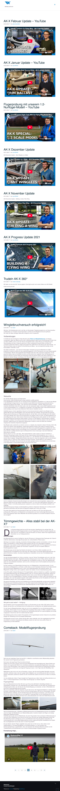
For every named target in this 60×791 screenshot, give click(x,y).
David (14, 327)
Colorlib (11, 789)
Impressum (6, 784)
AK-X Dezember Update (19, 149)
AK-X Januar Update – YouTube (24, 62)
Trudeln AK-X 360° (16, 278)
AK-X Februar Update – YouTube (25, 21)
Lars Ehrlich (15, 65)
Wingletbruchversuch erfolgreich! (25, 324)
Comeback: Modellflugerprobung (25, 627)
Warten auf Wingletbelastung (37, 338)
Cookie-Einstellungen (9, 786)
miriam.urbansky (16, 281)
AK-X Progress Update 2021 (22, 237)
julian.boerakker (16, 24)
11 (41, 770)
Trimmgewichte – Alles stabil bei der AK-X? (29, 522)
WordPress (22, 789)
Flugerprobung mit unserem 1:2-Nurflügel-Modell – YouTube (24, 105)
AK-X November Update (19, 193)
